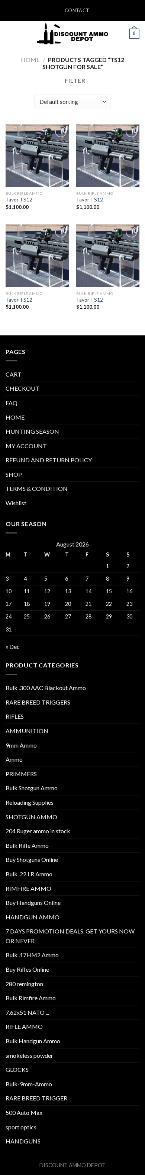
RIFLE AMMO (24, 1026)
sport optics (21, 1126)
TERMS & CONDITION (37, 488)
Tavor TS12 (19, 200)
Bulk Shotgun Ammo (32, 787)
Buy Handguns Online (33, 902)
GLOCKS (17, 1069)
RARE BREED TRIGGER (36, 1098)
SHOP (14, 474)
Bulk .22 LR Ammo (29, 873)
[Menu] (10, 33)
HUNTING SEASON (32, 431)
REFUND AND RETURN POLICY (49, 459)
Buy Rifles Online (27, 969)
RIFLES (15, 716)
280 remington (24, 983)
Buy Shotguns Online (32, 859)
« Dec (13, 646)
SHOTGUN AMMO (31, 816)
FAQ (11, 402)
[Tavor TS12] (37, 155)
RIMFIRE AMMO (28, 888)
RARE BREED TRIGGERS (38, 702)
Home (30, 59)
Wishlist (16, 502)
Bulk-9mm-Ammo (29, 1083)
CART (14, 374)
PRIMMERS (21, 773)
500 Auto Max (24, 1112)
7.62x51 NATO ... (27, 1012)
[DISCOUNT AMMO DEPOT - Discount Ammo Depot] (72, 34)
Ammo (14, 759)
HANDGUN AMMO (32, 916)
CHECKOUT (22, 388)
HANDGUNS (23, 1141)
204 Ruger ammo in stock (38, 830)
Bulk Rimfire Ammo (31, 997)
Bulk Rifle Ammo (27, 845)
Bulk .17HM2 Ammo (32, 954)
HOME (15, 417)
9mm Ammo (21, 745)
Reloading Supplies (30, 802)
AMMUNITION (27, 730)
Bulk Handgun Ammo (33, 1040)
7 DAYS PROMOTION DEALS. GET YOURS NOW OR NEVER (70, 936)
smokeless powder (29, 1055)
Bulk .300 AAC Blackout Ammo (46, 687)
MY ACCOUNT (26, 445)
